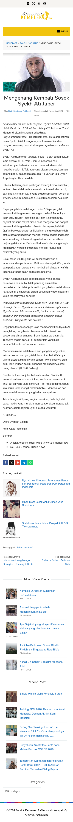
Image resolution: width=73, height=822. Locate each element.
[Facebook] (28, 3)
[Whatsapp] (30, 462)
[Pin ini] (17, 462)
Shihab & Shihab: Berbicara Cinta (56, 560)
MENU (64, 31)
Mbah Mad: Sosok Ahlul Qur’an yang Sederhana (42, 503)
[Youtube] (45, 3)
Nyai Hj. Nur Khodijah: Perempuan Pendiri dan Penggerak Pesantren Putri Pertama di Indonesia (46, 484)
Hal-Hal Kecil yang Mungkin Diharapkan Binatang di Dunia (18, 560)
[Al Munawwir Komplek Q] (36, 15)
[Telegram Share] (24, 462)
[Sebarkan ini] (5, 462)
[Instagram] (39, 3)
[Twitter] (33, 3)
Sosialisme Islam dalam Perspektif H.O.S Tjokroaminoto (45, 524)
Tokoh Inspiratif (25, 547)
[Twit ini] (11, 462)
